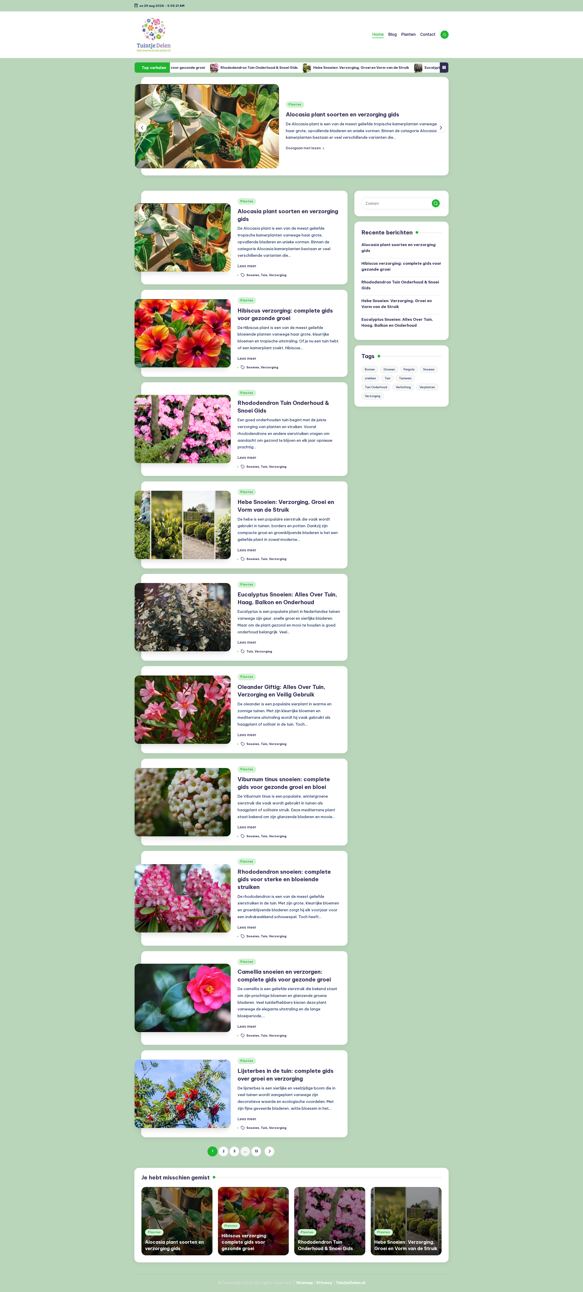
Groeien (389, 369)
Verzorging (277, 275)
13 (256, 1151)
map (308, 1282)
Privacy (324, 1282)
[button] (305, 148)
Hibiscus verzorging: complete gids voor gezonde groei (401, 266)
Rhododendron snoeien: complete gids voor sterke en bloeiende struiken (284, 879)
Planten (295, 104)
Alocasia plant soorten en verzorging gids (342, 114)
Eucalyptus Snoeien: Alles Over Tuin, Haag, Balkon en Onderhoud (388, 67)
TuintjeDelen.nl (350, 1282)
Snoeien (252, 275)
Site (300, 1282)
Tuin (264, 275)
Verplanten (427, 387)
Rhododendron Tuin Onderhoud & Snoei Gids (400, 285)
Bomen (370, 369)
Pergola (409, 369)
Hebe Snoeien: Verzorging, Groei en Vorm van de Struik (268, 67)
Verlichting (403, 387)
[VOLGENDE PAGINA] (269, 1151)
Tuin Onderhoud (376, 387)
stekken (370, 378)
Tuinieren (405, 378)
